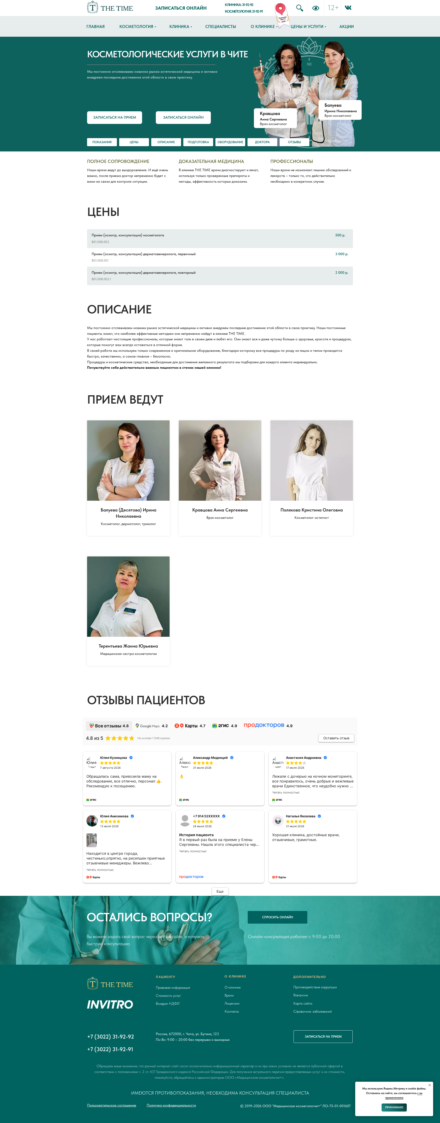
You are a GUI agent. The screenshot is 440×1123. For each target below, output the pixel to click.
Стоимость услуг (168, 995)
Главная (95, 26)
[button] (114, 117)
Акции (346, 26)
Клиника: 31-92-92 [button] (239, 5)
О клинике (263, 26)
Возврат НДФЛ (167, 1003)
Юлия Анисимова (114, 816)
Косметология (136, 26)
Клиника (179, 26)
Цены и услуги (307, 26)
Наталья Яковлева (300, 816)
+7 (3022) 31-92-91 (110, 1049)
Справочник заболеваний (312, 1011)
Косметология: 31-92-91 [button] (244, 11)
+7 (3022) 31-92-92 (110, 1036)
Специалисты (220, 26)
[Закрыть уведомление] (429, 1085)
